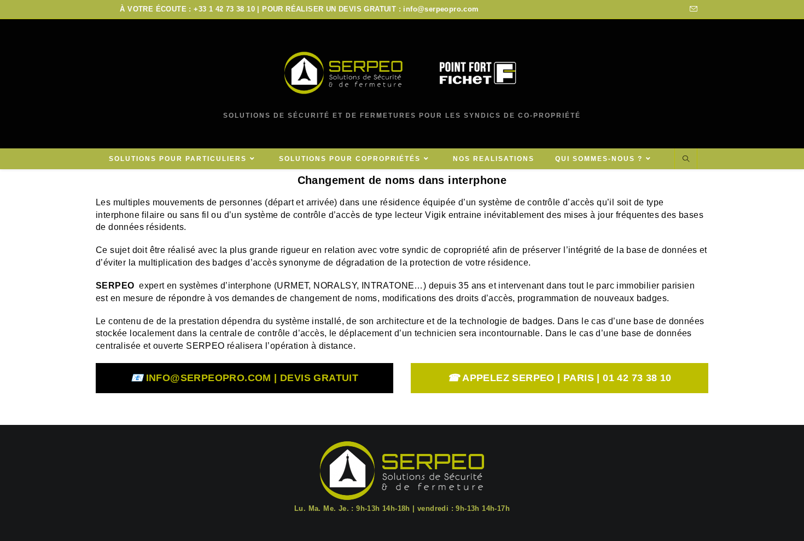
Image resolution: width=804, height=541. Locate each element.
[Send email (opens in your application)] (691, 9)
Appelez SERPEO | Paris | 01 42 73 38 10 (559, 377)
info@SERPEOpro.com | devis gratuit (244, 377)
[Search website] (686, 159)
